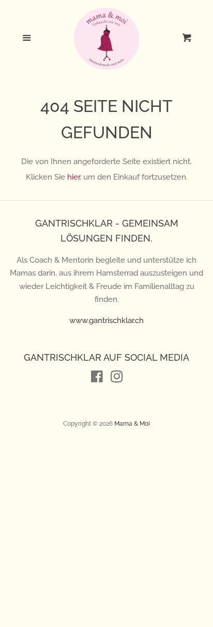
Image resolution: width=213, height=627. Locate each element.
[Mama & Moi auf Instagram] (117, 378)
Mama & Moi (132, 423)
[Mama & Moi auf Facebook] (96, 378)
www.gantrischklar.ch (106, 320)
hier (73, 177)
